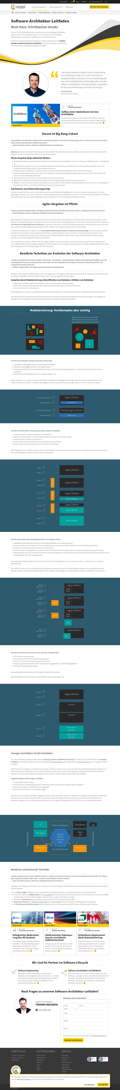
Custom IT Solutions (18, 1055)
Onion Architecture (57, 762)
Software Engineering (28, 971)
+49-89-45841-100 (97, 2)
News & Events (41, 1058)
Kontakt (84, 2)
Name (81, 1006)
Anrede (65, 1006)
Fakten (64, 1072)
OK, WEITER (103, 1084)
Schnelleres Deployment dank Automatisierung (91, 936)
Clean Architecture (84, 762)
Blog (77, 2)
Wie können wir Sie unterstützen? (74, 998)
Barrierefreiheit (67, 1062)
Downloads (65, 1058)
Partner (39, 1062)
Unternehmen (63, 2)
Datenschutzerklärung (99, 1036)
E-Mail (65, 1013)
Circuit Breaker (48, 895)
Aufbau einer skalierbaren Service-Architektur (80, 113)
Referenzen (69, 7)
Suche (64, 1074)
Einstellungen (89, 1084)
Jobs (71, 2)
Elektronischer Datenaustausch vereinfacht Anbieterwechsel (59, 937)
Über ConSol (41, 1055)
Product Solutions (17, 1058)
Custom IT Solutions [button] (38, 7)
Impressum (65, 1065)
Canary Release (56, 902)
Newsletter (65, 1055)
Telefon (65, 1021)
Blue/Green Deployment (40, 902)
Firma (65, 1028)
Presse (39, 1069)
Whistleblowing (67, 1069)
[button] (106, 2)
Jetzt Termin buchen (100, 7)
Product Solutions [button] (55, 7)
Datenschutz (66, 1067)
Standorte (40, 1060)
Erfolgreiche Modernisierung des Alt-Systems (26, 936)
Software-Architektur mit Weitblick (84, 971)
